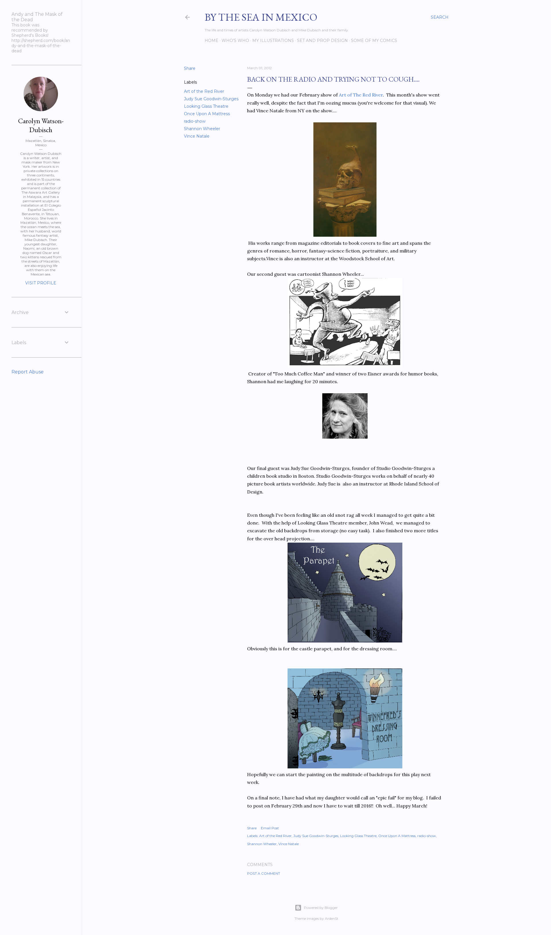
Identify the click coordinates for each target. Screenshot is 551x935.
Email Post (270, 828)
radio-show (194, 121)
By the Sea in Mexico (261, 17)
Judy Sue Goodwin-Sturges (211, 98)
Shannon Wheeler (202, 128)
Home (211, 40)
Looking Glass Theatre (206, 106)
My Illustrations (273, 40)
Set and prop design (322, 40)
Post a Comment (263, 873)
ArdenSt (331, 918)
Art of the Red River (204, 91)
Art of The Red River (360, 95)
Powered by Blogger (321, 907)
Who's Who (235, 40)
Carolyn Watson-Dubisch (41, 125)
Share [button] (189, 68)
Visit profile (40, 283)
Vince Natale (196, 136)
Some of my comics (374, 40)
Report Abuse (27, 372)
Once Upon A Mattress (207, 113)
